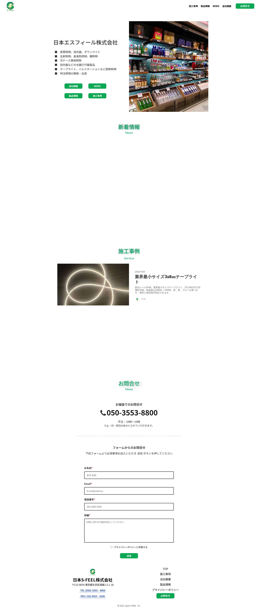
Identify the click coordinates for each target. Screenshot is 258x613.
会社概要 (226, 6)
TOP (165, 569)
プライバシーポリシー (165, 590)
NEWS (216, 6)
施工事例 (193, 6)
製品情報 (205, 6)
